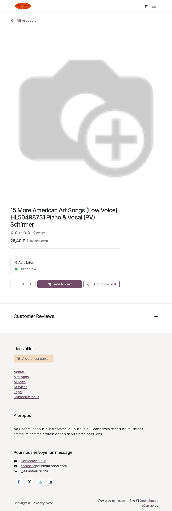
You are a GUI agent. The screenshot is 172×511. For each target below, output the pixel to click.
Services (20, 387)
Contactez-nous (26, 397)
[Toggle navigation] (154, 6)
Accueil (19, 372)
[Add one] (31, 284)
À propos (21, 377)
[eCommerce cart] (146, 6)
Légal (18, 392)
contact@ (28, 466)
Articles (20, 382)
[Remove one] (15, 284)
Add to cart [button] (62, 284)
